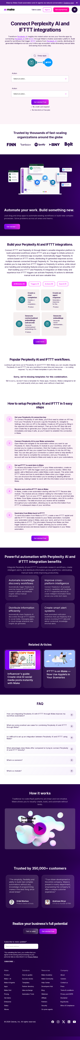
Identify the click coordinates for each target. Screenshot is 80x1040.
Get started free (61, 10)
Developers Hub (47, 986)
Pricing (6, 994)
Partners (44, 1002)
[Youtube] (74, 1021)
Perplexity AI (22, 36)
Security (44, 1005)
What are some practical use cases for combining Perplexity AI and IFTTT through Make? (37, 726)
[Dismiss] (76, 3)
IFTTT (31, 39)
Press (62, 986)
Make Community (47, 979)
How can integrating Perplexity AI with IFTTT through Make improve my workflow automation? (36, 715)
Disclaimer (64, 998)
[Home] (9, 9)
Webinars (44, 994)
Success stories (27, 979)
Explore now (69, 3)
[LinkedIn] (69, 1021)
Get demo (7, 998)
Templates (25, 982)
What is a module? (14, 771)
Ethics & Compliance (67, 1005)
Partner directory (28, 986)
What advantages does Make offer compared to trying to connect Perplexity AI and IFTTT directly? (37, 749)
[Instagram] (58, 1021)
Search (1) (62, 284)
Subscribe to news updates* (15, 942)
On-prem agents (47, 1009)
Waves (6, 1009)
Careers (63, 979)
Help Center (45, 982)
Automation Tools (28, 994)
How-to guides (27, 975)
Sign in (47, 10)
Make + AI (7, 979)
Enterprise (7, 1002)
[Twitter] (63, 1021)
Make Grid (7, 990)
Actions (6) (49, 284)
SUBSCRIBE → (9, 961)
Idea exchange (27, 990)
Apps (6, 986)
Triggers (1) (35, 284)
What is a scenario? (14, 760)
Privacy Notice (33, 957)
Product (7, 975)
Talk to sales (36, 10)
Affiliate (43, 998)
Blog (43, 990)
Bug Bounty (64, 1002)
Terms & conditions (67, 990)
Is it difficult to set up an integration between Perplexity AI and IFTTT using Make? (37, 738)
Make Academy (46, 975)
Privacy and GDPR (67, 994)
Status (6, 1005)
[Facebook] (52, 1021)
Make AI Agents (9, 982)
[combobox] (13, 79)
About (63, 975)
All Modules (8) (19, 284)
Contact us (64, 982)
